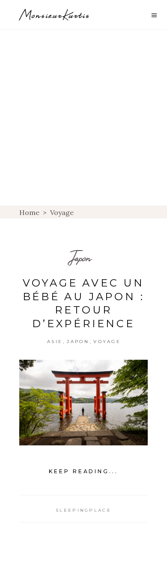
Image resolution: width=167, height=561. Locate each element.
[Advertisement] (83, 117)
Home (29, 212)
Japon (80, 257)
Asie (55, 341)
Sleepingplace (83, 510)
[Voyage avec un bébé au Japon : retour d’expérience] (83, 402)
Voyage (107, 341)
